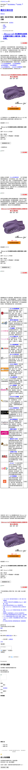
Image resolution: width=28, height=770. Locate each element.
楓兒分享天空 (7, 10)
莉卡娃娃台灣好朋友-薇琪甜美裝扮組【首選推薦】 (14, 621)
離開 (7, 767)
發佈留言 (2, 652)
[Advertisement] (14, 165)
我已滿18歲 (3, 767)
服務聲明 (14, 751)
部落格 (4, 26)
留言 (11, 635)
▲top (2, 641)
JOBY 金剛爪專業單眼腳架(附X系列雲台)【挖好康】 (15, 614)
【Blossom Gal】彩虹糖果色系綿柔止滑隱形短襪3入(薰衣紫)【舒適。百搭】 (15, 36)
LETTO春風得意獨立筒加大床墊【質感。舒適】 (14, 616)
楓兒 (2, 628)
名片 (4, 28)
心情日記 (11, 639)
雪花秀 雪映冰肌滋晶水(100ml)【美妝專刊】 (13, 605)
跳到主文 (3, 13)
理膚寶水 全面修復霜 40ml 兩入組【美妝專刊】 (14, 613)
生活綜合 (11, 22)
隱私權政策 (23, 750)
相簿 (4, 25)
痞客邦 (7, 635)
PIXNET (6, 750)
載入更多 (2, 644)
